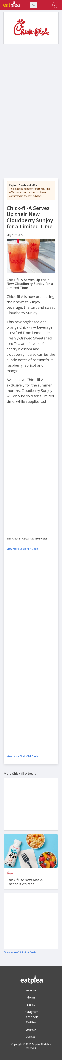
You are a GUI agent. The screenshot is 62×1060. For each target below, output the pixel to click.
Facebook (31, 1017)
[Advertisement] (31, 78)
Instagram (31, 1012)
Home (31, 997)
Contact (31, 1037)
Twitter (31, 1022)
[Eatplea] (3, 5)
